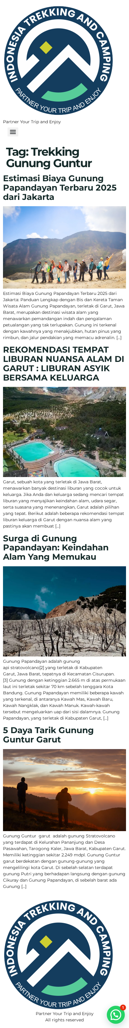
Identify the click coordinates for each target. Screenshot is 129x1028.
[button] (116, 1015)
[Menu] (13, 131)
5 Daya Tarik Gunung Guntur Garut (48, 735)
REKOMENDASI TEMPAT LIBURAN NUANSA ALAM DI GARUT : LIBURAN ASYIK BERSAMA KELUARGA (63, 363)
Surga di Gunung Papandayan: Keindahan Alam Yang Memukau (56, 547)
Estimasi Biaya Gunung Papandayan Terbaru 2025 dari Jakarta (60, 187)
